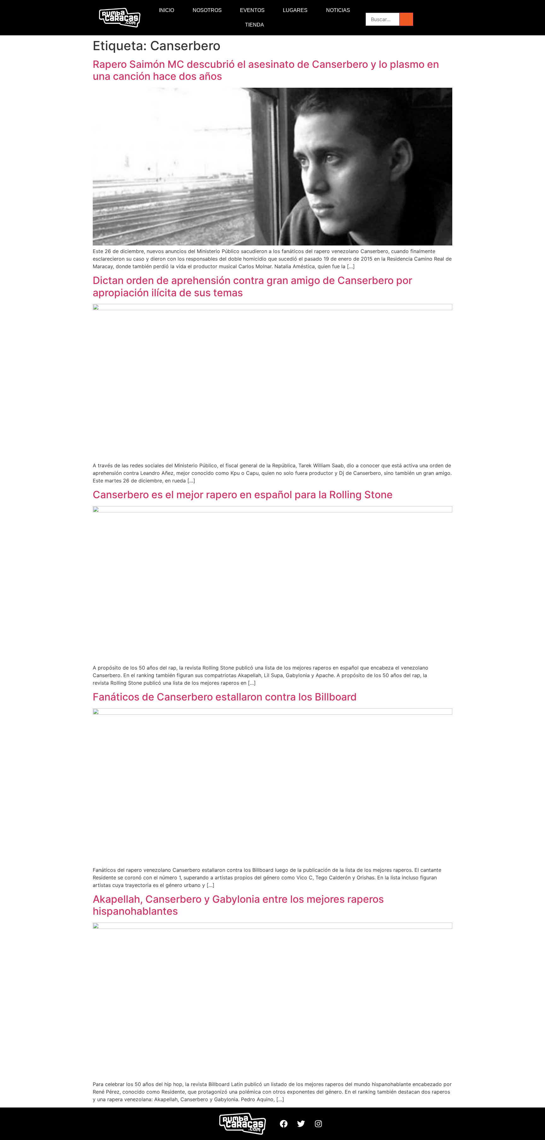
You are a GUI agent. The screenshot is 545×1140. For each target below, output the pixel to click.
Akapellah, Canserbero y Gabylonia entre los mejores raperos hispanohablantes (238, 905)
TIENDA (254, 24)
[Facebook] (283, 1124)
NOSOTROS (207, 10)
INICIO (166, 10)
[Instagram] (318, 1124)
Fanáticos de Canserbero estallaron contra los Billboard (225, 697)
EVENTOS (252, 10)
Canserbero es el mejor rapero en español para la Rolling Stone (243, 494)
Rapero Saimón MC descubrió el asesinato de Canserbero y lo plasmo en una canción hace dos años (266, 70)
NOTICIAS (338, 10)
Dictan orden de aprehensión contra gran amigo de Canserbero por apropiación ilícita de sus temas (252, 286)
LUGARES (295, 10)
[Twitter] (301, 1124)
